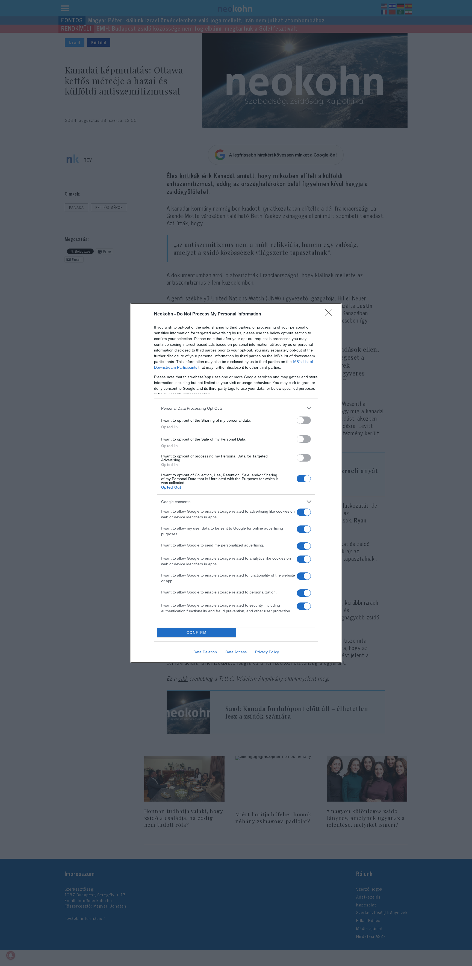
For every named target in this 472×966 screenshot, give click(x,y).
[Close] (330, 314)
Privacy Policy (267, 652)
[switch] (304, 420)
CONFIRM (197, 633)
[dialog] (236, 483)
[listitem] (236, 408)
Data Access (236, 652)
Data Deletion (205, 652)
